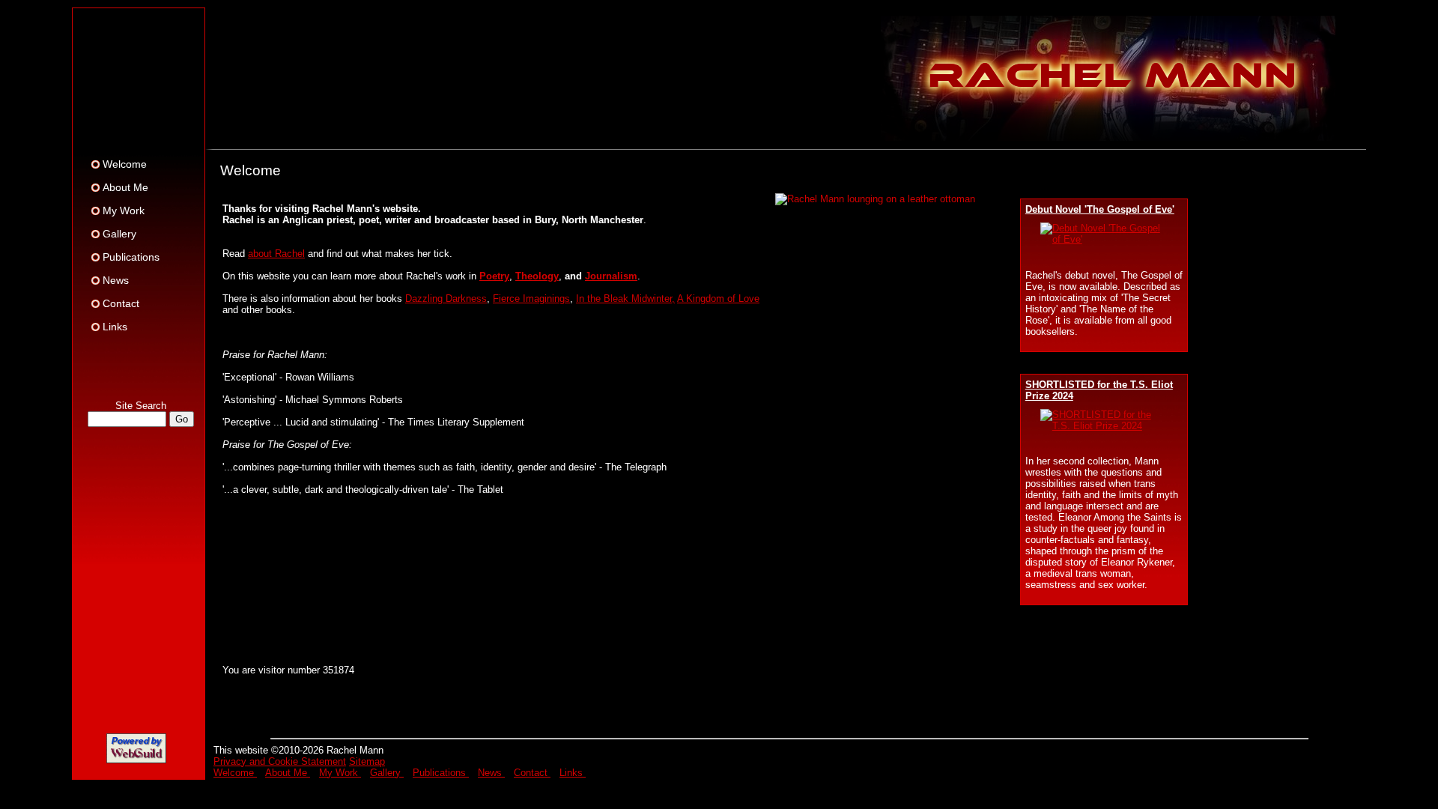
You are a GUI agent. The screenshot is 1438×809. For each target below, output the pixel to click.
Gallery (119, 234)
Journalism (611, 276)
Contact (121, 303)
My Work (124, 210)
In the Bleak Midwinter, (625, 298)
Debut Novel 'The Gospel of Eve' (1099, 209)
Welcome (125, 164)
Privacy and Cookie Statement (279, 761)
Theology (537, 276)
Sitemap (367, 761)
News (116, 280)
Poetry (494, 276)
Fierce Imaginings (531, 298)
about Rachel (276, 253)
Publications (131, 257)
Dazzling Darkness (446, 298)
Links (115, 327)
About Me (125, 187)
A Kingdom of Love (718, 298)
